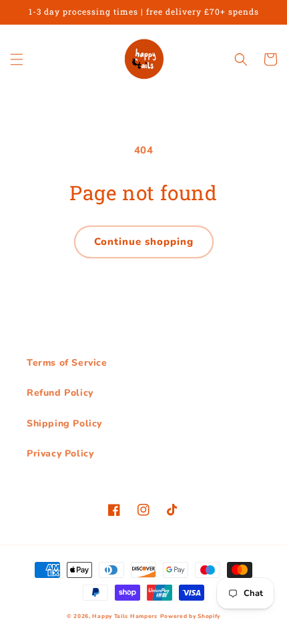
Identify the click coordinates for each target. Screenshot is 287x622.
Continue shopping (144, 241)
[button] (16, 59)
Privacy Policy (60, 453)
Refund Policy (60, 392)
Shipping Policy (64, 423)
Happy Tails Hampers (124, 616)
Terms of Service (67, 362)
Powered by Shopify (190, 616)
